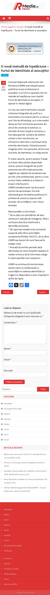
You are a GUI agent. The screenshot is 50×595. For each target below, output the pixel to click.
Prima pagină (8, 27)
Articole (7, 563)
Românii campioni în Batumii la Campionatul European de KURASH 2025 (9, 292)
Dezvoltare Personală (12, 408)
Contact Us (8, 558)
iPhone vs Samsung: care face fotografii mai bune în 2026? (24, 464)
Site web (8, 370)
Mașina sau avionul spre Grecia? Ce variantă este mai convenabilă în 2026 (25, 456)
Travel (6, 439)
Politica (7, 424)
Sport (6, 434)
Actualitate (8, 403)
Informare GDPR (10, 584)
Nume (7, 348)
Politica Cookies (10, 573)
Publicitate (8, 550)
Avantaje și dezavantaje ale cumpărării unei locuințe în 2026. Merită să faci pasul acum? (25, 472)
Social (20, 27)
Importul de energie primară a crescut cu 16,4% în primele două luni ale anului (44, 292)
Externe (7, 413)
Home (6, 579)
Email (7, 359)
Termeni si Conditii (11, 568)
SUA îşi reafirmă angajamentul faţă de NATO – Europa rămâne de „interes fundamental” (25, 489)
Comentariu (10, 322)
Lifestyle (7, 419)
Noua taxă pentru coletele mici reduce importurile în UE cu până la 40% (25, 481)
